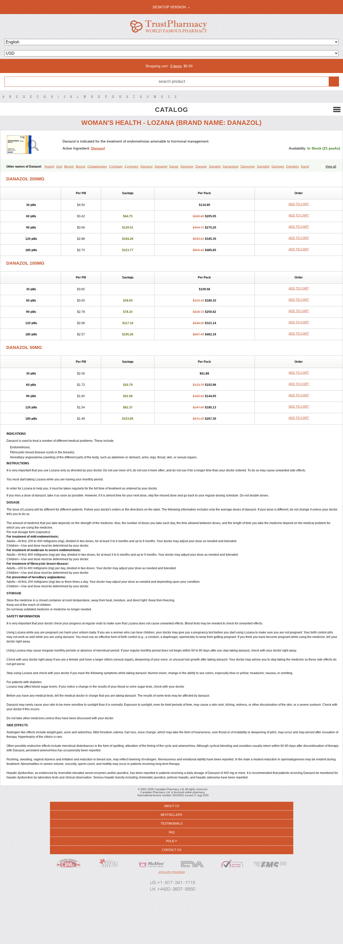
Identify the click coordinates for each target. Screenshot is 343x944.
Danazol (98, 148)
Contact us (171, 850)
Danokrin (292, 166)
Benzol (69, 166)
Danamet (161, 166)
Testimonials (172, 823)
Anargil (49, 166)
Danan (174, 166)
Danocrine (248, 166)
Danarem (187, 166)
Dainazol (146, 166)
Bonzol (80, 166)
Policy (171, 841)
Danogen (277, 166)
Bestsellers (171, 815)
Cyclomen (131, 166)
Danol (305, 166)
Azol (59, 166)
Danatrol (215, 166)
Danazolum (231, 166)
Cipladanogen (97, 166)
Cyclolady (116, 166)
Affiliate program (171, 872)
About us (171, 806)
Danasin (201, 166)
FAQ (172, 832)
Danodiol (263, 166)
